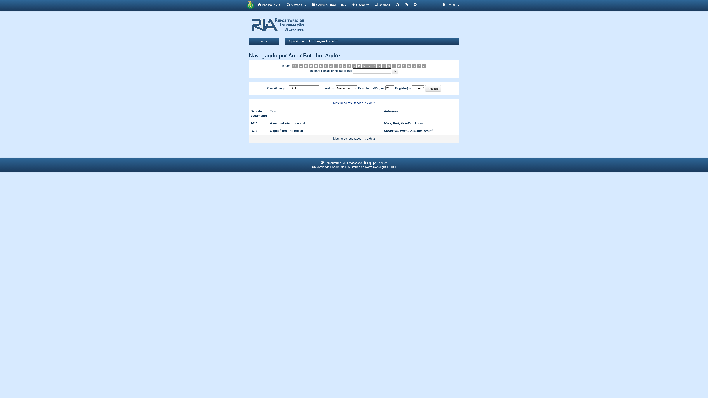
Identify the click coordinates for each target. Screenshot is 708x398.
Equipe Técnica (377, 163)
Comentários (332, 163)
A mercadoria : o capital (287, 123)
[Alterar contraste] (397, 5)
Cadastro (362, 4)
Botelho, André (412, 123)
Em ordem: (327, 88)
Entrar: (451, 4)
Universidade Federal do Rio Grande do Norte (342, 167)
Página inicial (271, 4)
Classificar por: (278, 88)
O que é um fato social (286, 130)
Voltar (264, 41)
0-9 (295, 66)
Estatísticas (354, 163)
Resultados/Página (371, 88)
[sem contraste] (406, 5)
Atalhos (384, 4)
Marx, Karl (391, 123)
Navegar (297, 4)
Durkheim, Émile (396, 130)
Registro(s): (403, 88)
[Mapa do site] (415, 5)
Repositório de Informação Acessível (313, 41)
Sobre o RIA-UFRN (329, 4)
